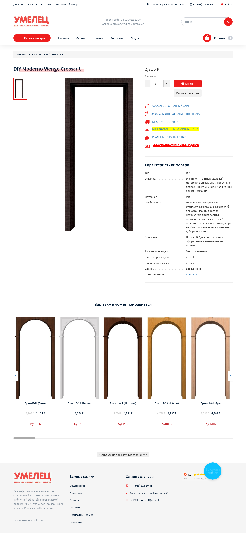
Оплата (32, 4)
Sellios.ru (38, 520)
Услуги (135, 38)
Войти (228, 4)
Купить (189, 83)
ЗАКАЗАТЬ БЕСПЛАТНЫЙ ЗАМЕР (171, 106)
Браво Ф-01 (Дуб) (211, 403)
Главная (63, 38)
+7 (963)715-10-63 (203, 4)
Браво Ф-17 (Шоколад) (123, 403)
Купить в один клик (187, 93)
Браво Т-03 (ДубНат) (167, 403)
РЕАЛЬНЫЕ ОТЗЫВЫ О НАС (169, 137)
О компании (77, 485)
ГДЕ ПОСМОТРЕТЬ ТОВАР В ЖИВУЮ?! (175, 129)
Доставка (18, 4)
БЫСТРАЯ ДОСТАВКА (165, 122)
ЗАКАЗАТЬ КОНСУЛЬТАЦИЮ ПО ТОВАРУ (175, 114)
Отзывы (97, 38)
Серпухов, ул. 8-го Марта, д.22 (167, 4)
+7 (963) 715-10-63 (141, 485)
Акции (80, 38)
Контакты (46, 4)
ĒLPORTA (191, 274)
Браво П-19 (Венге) (35, 403)
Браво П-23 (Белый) (79, 403)
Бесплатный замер (67, 4)
